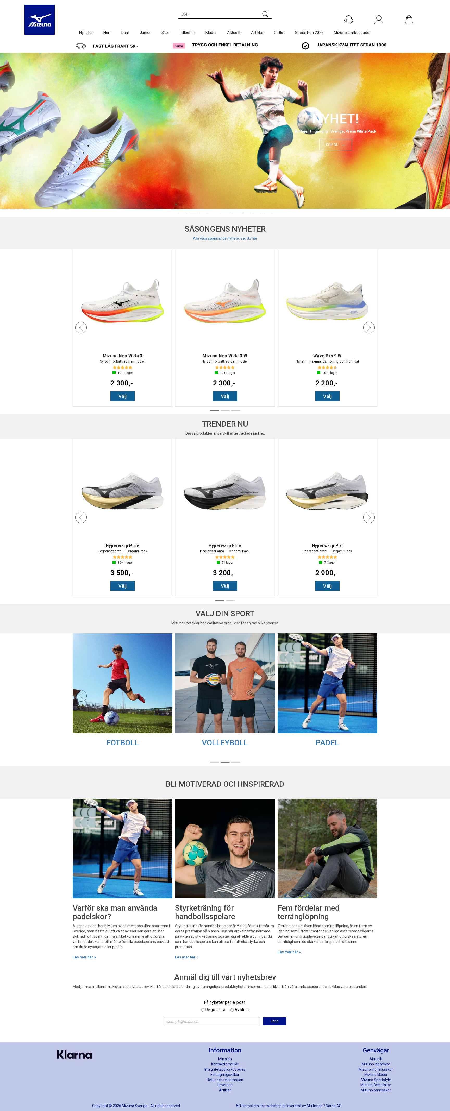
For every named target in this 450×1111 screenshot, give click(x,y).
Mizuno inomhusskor (376, 1069)
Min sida (225, 1059)
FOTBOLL (123, 742)
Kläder (211, 32)
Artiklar (257, 32)
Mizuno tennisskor (376, 1090)
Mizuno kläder (376, 1074)
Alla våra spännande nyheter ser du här (225, 238)
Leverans (225, 1085)
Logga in (379, 31)
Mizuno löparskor (376, 1064)
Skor (165, 32)
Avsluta (242, 1009)
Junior (145, 32)
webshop (274, 1106)
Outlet (279, 32)
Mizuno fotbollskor (375, 1085)
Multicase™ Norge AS (324, 1106)
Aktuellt (233, 32)
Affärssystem (247, 1106)
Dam (125, 32)
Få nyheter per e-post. (225, 1002)
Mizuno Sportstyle (376, 1080)
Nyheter (86, 32)
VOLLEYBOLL (225, 742)
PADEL (327, 742)
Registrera (215, 1009)
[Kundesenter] (349, 20)
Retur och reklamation (225, 1080)
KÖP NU (332, 145)
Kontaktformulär (225, 1064)
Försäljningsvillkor (224, 1074)
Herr (107, 32)
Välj (122, 396)
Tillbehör (187, 32)
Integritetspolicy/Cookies (224, 1069)
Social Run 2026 (309, 32)
